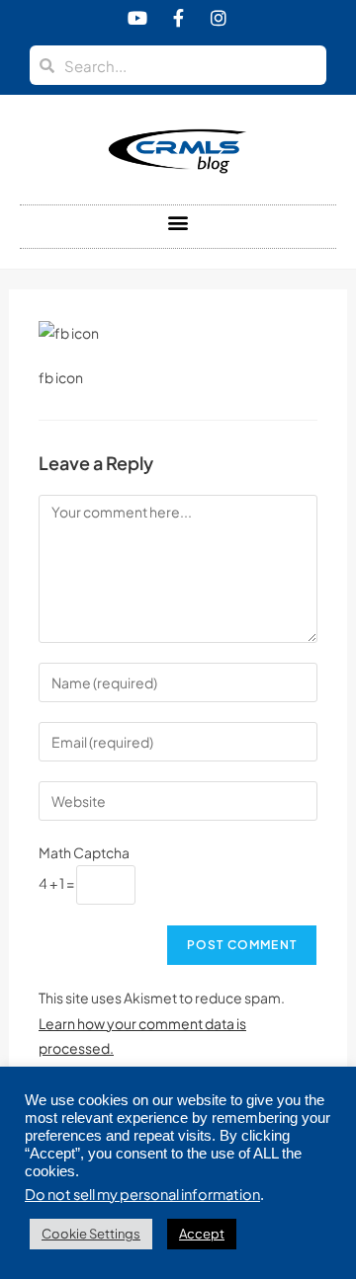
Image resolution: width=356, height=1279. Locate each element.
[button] (178, 221)
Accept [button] (201, 1233)
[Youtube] (137, 18)
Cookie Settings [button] (91, 1233)
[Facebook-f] (178, 18)
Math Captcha (84, 852)
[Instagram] (218, 18)
